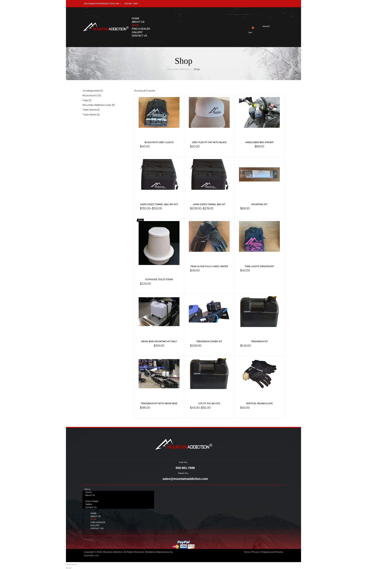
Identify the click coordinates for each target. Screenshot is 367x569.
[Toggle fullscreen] (70, 564)
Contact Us (90, 507)
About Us (90, 495)
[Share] (73, 564)
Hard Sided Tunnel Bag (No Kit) (159, 204)
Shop (87, 498)
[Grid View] (277, 90)
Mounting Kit (259, 204)
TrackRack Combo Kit (209, 341)
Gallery (88, 504)
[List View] (281, 90)
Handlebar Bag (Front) (259, 142)
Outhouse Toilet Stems (159, 279)
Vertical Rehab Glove (259, 403)
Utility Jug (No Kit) (209, 403)
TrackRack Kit (259, 341)
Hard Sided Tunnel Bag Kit (209, 204)
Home (88, 492)
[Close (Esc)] (76, 564)
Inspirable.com (91, 555)
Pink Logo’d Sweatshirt (259, 266)
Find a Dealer (91, 501)
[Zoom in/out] (67, 564)
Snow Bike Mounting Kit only (159, 341)
